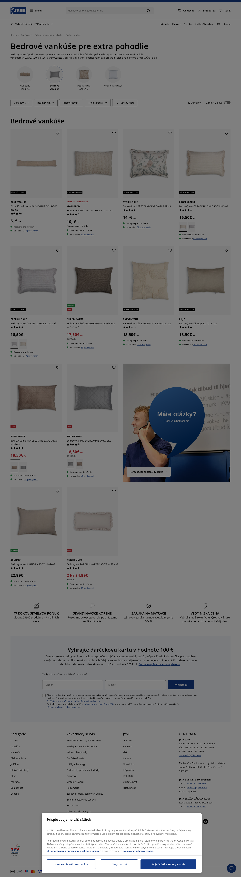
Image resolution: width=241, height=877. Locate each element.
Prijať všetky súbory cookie (168, 864)
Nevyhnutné (119, 864)
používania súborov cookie (138, 851)
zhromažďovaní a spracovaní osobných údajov (73, 851)
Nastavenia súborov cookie (71, 864)
